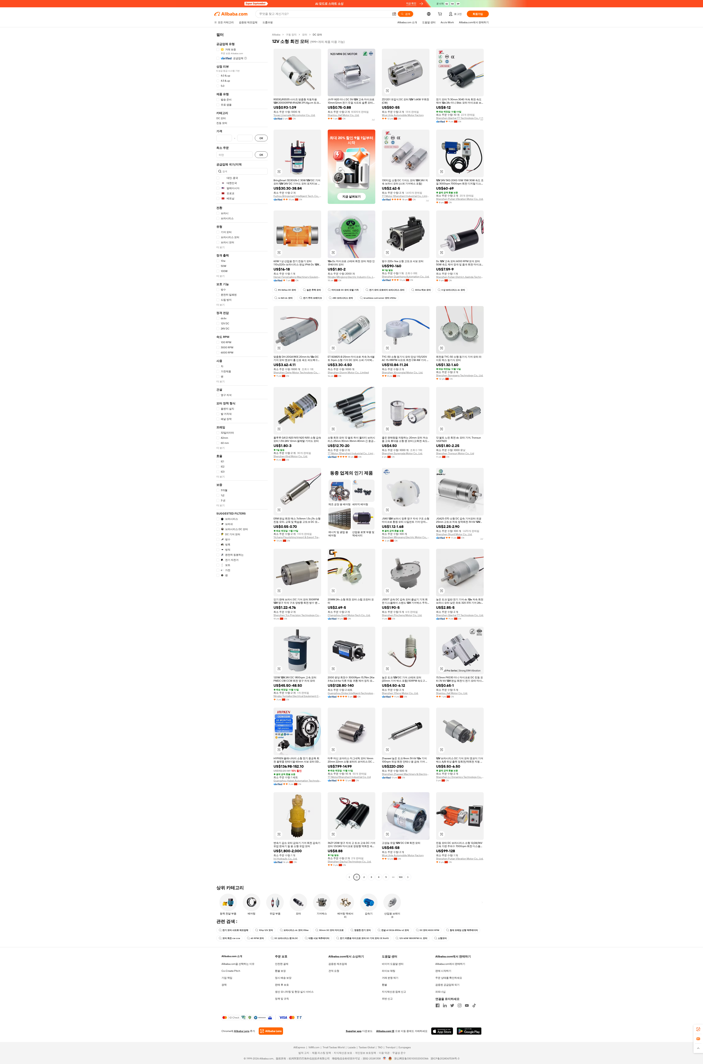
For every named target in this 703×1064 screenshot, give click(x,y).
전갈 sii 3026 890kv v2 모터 (395, 930)
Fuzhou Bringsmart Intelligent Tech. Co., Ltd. (297, 196)
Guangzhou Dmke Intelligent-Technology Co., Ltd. (351, 693)
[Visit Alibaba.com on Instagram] (459, 1005)
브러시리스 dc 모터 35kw (296, 930)
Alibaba (276, 34)
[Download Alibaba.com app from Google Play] (469, 1031)
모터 (304, 34)
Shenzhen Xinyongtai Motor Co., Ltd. (402, 372)
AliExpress (299, 1047)
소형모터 (442, 938)
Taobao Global (367, 1047)
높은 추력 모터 (314, 290)
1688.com (313, 1047)
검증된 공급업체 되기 (447, 984)
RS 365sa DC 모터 (287, 290)
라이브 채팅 (388, 970)
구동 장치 (291, 34)
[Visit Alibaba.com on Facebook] (437, 1005)
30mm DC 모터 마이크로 (331, 930)
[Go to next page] (408, 877)
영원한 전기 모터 (362, 930)
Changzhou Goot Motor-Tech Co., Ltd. (349, 615)
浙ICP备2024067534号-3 (445, 1058)
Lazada (352, 1047)
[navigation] (242, 456)
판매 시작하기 (443, 970)
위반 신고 (387, 998)
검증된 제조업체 (337, 963)
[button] (394, 14)
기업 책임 (227, 977)
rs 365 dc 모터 (285, 298)
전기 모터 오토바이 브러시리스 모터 (386, 290)
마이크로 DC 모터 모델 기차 (345, 290)
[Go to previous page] (349, 877)
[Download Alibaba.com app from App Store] (442, 1031)
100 (401, 877)
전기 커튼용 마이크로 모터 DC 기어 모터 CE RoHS (364, 938)
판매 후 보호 (282, 984)
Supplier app (354, 1031)
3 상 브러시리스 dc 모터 (453, 290)
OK (261, 138)
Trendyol (390, 1047)
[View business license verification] (384, 1058)
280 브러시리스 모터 (342, 298)
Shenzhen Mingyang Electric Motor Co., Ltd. (405, 537)
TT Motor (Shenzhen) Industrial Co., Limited (405, 196)
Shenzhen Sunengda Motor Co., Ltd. (402, 453)
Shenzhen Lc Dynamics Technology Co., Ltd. (460, 777)
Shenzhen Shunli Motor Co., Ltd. (454, 534)
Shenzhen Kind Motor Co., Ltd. (291, 456)
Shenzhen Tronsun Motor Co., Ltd (455, 453)
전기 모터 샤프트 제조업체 (235, 930)
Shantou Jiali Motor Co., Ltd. (343, 115)
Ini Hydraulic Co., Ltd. (285, 858)
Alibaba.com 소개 (232, 956)
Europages (405, 1047)
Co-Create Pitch (231, 970)
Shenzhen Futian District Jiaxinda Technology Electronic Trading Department (460, 276)
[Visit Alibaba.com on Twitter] (452, 1005)
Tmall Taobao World (334, 1047)
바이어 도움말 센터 (392, 963)
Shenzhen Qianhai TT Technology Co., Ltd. (459, 118)
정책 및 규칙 (282, 998)
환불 (384, 984)
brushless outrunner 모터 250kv (380, 298)
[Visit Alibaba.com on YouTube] (467, 1005)
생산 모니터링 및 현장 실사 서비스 (294, 991)
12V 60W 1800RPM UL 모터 (413, 938)
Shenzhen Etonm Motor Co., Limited (348, 372)
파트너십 (440, 991)
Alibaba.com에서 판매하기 (450, 963)
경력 (224, 984)
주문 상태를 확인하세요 (448, 977)
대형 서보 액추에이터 (318, 938)
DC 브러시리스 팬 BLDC (286, 938)
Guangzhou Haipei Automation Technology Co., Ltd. (297, 780)
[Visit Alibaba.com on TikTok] (474, 1005)
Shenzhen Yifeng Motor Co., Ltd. (400, 693)
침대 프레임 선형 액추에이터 (464, 930)
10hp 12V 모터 (266, 930)
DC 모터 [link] (317, 34)
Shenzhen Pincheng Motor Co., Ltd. (402, 615)
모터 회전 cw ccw (231, 938)
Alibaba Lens (241, 1031)
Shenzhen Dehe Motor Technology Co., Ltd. (297, 372)
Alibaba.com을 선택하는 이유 (238, 963)
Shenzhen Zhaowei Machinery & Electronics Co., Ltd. (405, 774)
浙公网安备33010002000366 (411, 1058)
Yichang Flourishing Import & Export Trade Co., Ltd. (297, 537)
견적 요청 (333, 970)
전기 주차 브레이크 (312, 298)
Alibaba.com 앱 (385, 1031)
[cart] (440, 14)
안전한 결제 (281, 963)
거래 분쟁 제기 (390, 977)
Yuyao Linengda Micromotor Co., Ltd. (294, 115)
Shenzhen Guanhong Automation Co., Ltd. (405, 276)
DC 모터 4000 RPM (429, 930)
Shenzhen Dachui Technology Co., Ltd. (349, 861)
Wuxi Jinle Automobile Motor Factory (403, 115)
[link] (698, 1029)
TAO (380, 1047)
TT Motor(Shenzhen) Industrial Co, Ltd (349, 777)
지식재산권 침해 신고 (394, 991)
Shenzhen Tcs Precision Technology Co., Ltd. (297, 615)
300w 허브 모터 (423, 290)
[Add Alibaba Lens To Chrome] (271, 1031)
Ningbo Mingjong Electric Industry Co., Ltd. (351, 276)
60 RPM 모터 (257, 938)
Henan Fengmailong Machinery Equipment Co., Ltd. (297, 276)
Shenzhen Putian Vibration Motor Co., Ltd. (459, 198)
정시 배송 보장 (283, 977)
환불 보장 (280, 970)
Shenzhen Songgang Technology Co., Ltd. (459, 375)
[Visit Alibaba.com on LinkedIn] (445, 1005)
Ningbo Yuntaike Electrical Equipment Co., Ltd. (297, 696)
